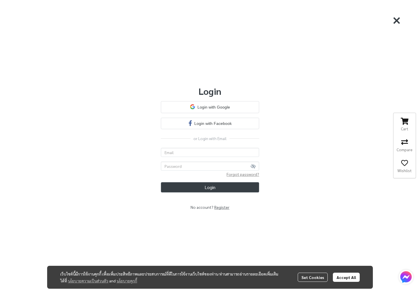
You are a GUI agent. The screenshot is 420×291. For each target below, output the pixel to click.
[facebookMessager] (406, 277)
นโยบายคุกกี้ (127, 280)
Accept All (346, 277)
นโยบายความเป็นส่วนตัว (88, 280)
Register (221, 207)
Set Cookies (312, 277)
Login (210, 187)
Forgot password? (243, 174)
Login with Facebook (213, 123)
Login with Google (213, 107)
